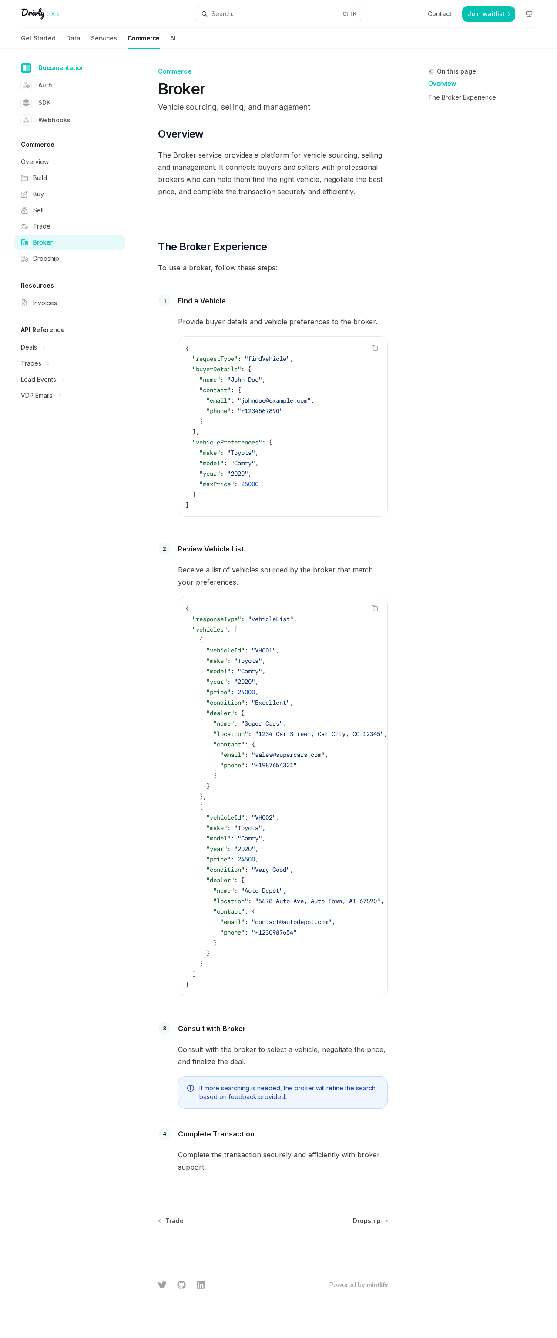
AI (173, 38)
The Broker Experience (462, 97)
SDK (44, 102)
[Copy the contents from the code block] (374, 347)
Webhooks (54, 120)
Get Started (38, 38)
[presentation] (282, 796)
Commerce (144, 38)
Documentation (61, 67)
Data (73, 38)
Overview (442, 83)
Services (104, 38)
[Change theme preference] (529, 14)
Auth (45, 85)
